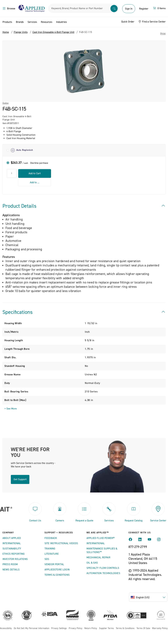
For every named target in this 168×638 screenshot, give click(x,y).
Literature (51, 553)
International (11, 543)
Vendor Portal (54, 564)
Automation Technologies (103, 573)
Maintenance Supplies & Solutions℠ (101, 550)
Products (7, 22)
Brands (20, 22)
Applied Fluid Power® (100, 538)
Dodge (5, 103)
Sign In (128, 8)
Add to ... (34, 182)
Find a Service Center (153, 21)
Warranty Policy (160, 628)
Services (32, 22)
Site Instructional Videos (61, 543)
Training (49, 548)
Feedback (50, 538)
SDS (46, 559)
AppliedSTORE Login (57, 569)
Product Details (19, 206)
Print (163, 33)
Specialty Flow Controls (102, 568)
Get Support (20, 479)
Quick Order (127, 21)
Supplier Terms (106, 628)
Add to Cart (35, 173)
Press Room (10, 564)
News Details (11, 569)
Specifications (17, 312)
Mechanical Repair (98, 557)
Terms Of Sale (143, 628)
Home (5, 32)
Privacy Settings (59, 628)
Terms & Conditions (57, 574)
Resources (46, 22)
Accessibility (6, 628)
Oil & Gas (92, 562)
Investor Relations (15, 559)
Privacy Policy (75, 628)
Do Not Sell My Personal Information (31, 628)
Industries (61, 22)
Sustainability (11, 548)
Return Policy (90, 628)
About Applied (11, 538)
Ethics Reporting (13, 553)
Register (143, 8)
